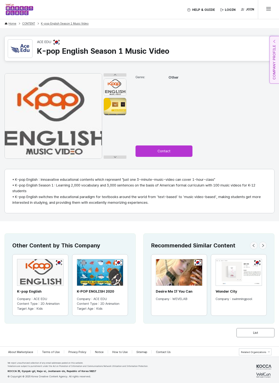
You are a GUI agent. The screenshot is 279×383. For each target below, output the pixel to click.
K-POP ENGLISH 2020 (95, 291)
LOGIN (230, 10)
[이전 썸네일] (115, 75)
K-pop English (29, 291)
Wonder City (226, 291)
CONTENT (28, 23)
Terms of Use (51, 352)
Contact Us (163, 352)
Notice (99, 352)
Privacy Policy (77, 352)
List (255, 333)
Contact (164, 151)
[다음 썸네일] (115, 157)
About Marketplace (20, 352)
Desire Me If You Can (174, 291)
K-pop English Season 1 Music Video (65, 23)
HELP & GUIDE (203, 10)
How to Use (120, 352)
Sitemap (141, 352)
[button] (254, 245)
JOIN (250, 9)
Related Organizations (253, 352)
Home (12, 23)
